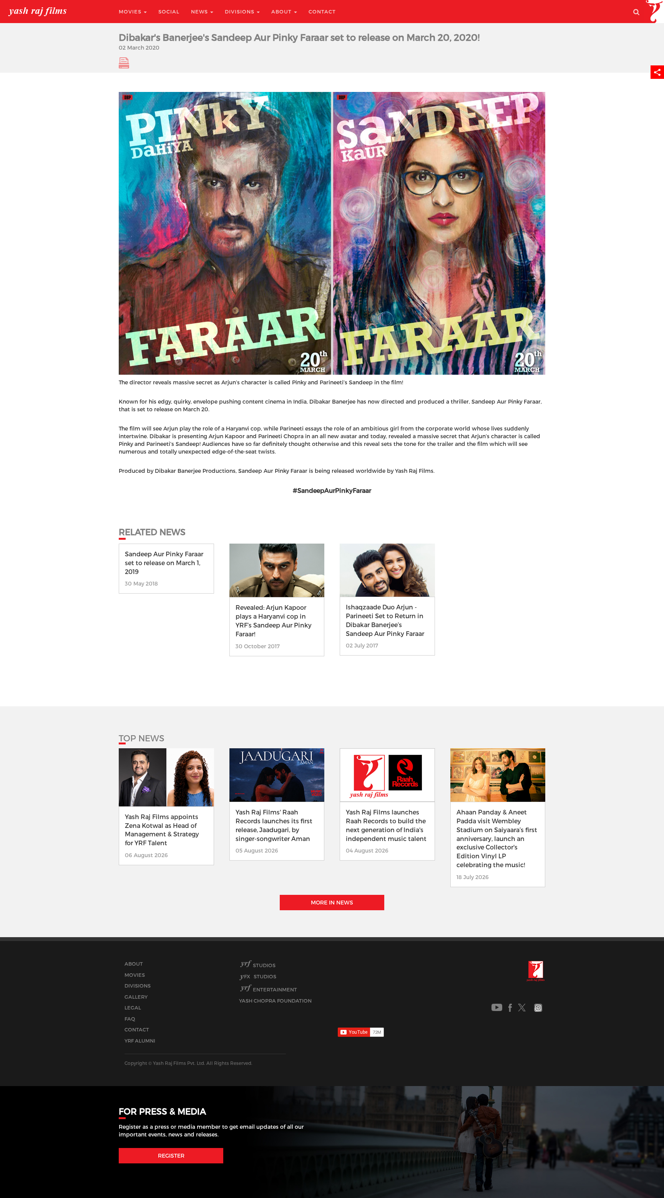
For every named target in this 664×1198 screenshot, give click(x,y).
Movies (131, 11)
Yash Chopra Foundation (275, 1001)
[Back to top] (640, 1175)
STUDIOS (260, 976)
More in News (332, 902)
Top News (141, 738)
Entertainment (275, 989)
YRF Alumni (139, 1041)
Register (171, 1155)
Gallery (136, 997)
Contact (322, 11)
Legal (132, 1007)
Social (168, 11)
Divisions (240, 11)
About (282, 11)
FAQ (129, 1019)
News (200, 11)
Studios (264, 965)
